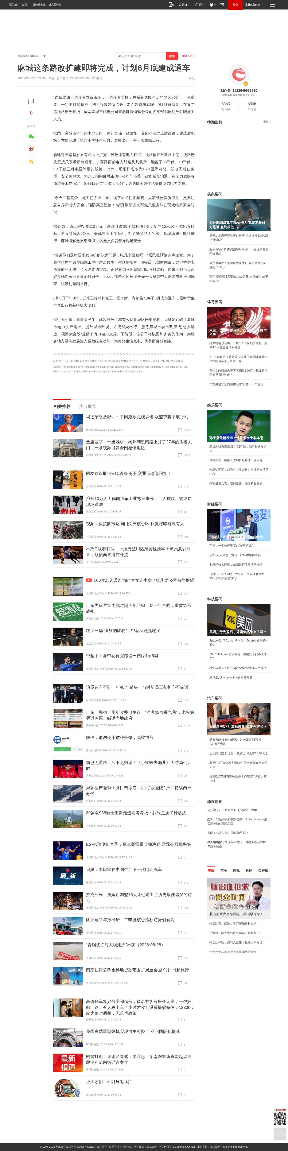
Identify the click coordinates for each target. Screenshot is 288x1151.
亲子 (223, 870)
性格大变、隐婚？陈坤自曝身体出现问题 (235, 460)
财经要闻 (214, 504)
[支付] (212, 4)
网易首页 (13, 4)
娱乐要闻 (214, 405)
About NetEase (85, 1146)
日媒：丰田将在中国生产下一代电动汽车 (124, 869)
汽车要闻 (214, 698)
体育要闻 (214, 302)
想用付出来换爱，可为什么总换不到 (233, 963)
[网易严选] (199, 4)
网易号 (34, 56)
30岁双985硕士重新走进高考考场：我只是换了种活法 (136, 812)
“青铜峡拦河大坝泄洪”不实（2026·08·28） (125, 944)
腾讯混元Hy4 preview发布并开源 (230, 677)
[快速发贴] (31, 101)
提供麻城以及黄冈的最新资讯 (238, 95)
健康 (211, 870)
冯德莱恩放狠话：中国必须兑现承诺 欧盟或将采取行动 (137, 416)
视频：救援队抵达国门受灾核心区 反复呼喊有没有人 (135, 523)
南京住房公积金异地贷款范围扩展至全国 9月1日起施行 (137, 970)
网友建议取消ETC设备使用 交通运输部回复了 (128, 473)
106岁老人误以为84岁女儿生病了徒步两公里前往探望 (144, 580)
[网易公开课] (184, 4)
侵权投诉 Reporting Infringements (229, 1146)
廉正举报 (202, 1146)
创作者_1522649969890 (72, 78)
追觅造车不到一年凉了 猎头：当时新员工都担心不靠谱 (137, 687)
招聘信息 (127, 1146)
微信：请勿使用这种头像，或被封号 (119, 737)
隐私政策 (152, 1146)
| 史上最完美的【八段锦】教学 (232, 810)
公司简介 (102, 1146)
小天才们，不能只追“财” (108, 1081)
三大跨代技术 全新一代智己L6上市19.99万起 (238, 753)
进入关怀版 (55, 4)
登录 (235, 4)
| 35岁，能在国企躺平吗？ (228, 832)
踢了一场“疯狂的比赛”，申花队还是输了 (123, 630)
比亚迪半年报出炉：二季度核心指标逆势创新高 (130, 919)
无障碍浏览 (39, 4)
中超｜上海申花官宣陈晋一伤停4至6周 (122, 655)
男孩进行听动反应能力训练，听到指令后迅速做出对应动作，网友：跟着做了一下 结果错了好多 (238, 936)
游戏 (236, 870)
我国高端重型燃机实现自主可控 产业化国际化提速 (133, 1031)
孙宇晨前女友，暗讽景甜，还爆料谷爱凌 (235, 483)
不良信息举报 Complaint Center (177, 1146)
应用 (24, 4)
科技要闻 (214, 599)
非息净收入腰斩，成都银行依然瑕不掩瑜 (235, 564)
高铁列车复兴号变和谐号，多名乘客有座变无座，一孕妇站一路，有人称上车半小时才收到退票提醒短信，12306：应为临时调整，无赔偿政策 (140, 1007)
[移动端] (171, 4)
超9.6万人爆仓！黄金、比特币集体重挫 (235, 555)
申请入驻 (187, 56)
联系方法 (114, 1146)
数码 (249, 870)
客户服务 (139, 1146)
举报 (192, 78)
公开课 (263, 870)
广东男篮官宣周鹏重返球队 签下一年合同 (236, 384)
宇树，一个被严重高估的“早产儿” (231, 545)
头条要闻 (214, 194)
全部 (265, 121)
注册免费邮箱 (252, 4)
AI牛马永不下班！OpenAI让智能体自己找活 (237, 668)
